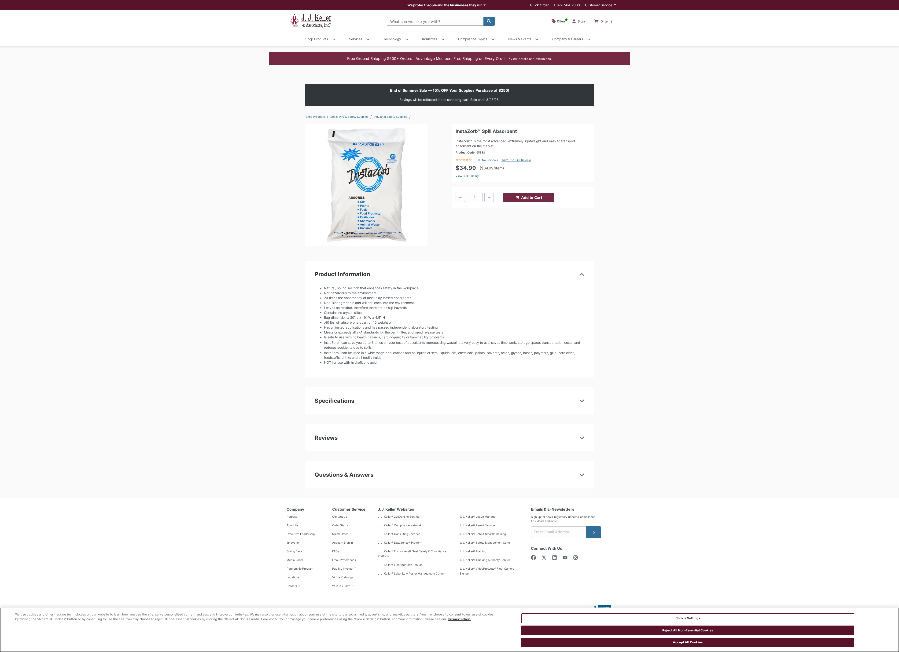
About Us (292, 525)
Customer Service (598, 5)
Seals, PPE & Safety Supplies (349, 116)
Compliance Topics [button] (472, 39)
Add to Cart (531, 197)
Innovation (293, 542)
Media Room (295, 560)
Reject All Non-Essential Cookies (687, 630)
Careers (292, 586)
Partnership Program (300, 568)
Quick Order (539, 5)
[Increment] (489, 197)
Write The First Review (516, 160)
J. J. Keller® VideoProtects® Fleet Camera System (487, 571)
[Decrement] (460, 197)
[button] (449, 58)
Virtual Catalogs (342, 577)
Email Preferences (344, 560)
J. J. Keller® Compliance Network (400, 525)
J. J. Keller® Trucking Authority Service (485, 560)
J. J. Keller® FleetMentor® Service (400, 565)
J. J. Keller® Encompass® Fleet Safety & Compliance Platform (412, 553)
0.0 (478, 160)
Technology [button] (392, 39)
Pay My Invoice (342, 568)
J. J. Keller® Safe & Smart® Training (483, 534)
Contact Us (339, 516)
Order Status (340, 525)
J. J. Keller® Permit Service (477, 525)
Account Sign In (342, 542)
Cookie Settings (687, 618)
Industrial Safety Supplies (390, 116)
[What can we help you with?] (489, 21)
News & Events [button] (519, 39)
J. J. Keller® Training (473, 551)
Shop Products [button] (316, 39)
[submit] (593, 532)
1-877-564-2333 (567, 5)
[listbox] (366, 185)
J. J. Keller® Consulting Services (399, 534)
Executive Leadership (301, 534)
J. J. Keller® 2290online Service (399, 516)
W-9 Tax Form (341, 586)
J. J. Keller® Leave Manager (478, 516)
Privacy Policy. (459, 619)
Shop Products (315, 116)
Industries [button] (429, 39)
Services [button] (355, 39)
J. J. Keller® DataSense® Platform (400, 542)
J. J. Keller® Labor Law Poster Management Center (411, 573)
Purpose (292, 516)
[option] (366, 185)
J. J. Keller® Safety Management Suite (485, 542)
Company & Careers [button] (567, 39)
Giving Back (294, 551)
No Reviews (490, 160)
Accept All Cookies (687, 642)
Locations (293, 577)
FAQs (335, 551)
